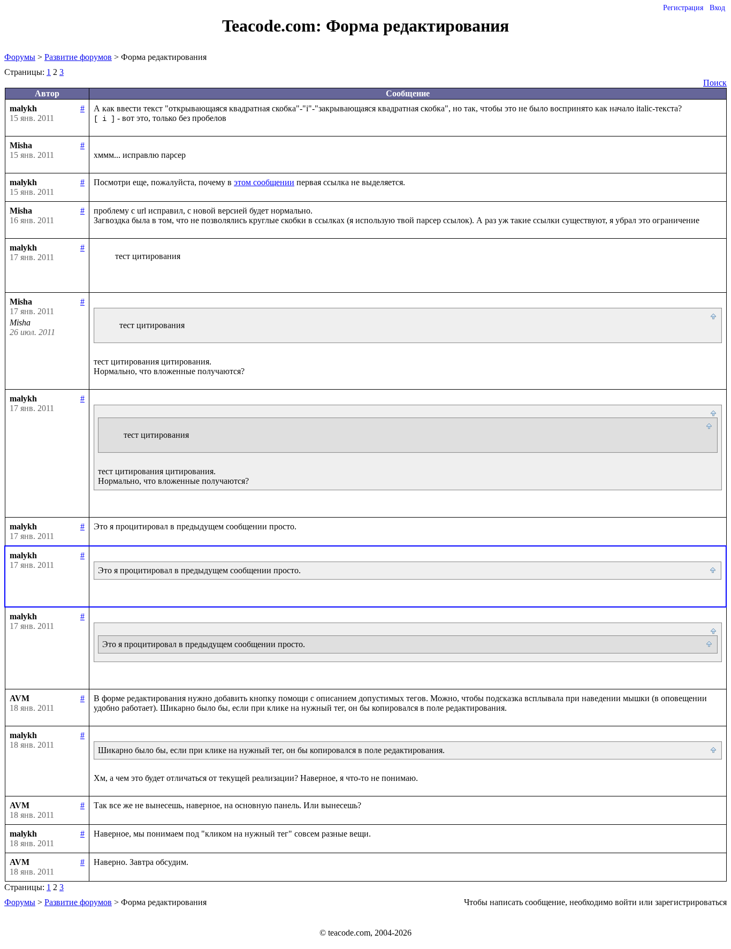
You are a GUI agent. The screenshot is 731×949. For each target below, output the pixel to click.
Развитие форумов (78, 57)
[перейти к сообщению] (714, 317)
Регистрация (683, 8)
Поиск (715, 82)
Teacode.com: (274, 25)
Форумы (19, 57)
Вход (717, 8)
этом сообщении (264, 182)
